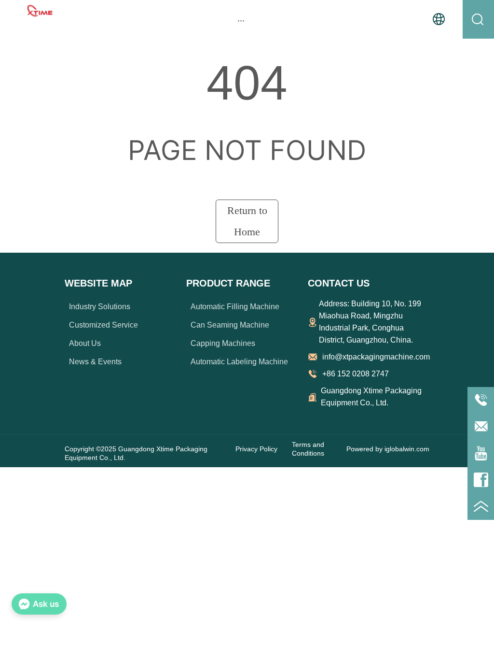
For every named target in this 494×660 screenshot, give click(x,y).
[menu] (241, 20)
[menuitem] (241, 20)
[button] (241, 20)
